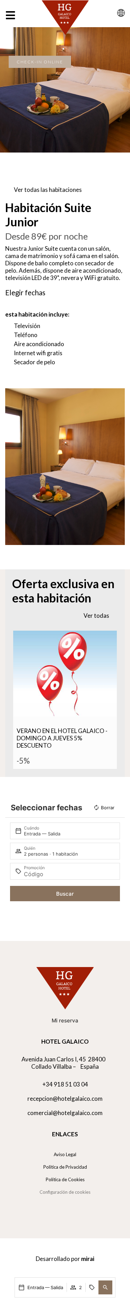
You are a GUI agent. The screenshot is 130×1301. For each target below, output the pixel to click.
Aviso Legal (65, 1154)
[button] (105, 1287)
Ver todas (96, 615)
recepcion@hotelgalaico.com (65, 1098)
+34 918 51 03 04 (65, 1084)
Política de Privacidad (65, 1167)
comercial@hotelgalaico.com (65, 1112)
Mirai (87, 1258)
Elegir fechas (25, 292)
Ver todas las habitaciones (48, 189)
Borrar (107, 807)
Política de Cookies (65, 1179)
